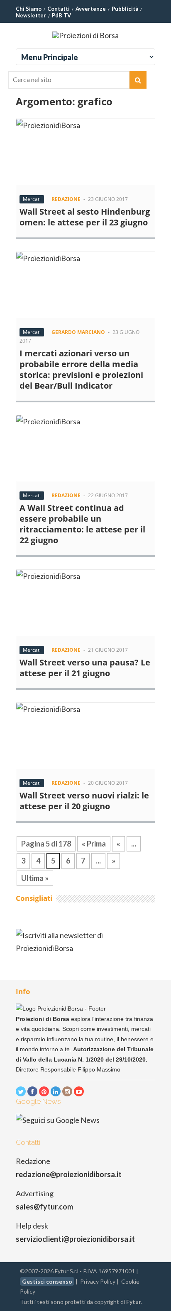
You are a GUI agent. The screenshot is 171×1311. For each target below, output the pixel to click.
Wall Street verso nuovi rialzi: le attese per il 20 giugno (84, 801)
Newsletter (31, 15)
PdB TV (61, 15)
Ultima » (35, 878)
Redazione (66, 199)
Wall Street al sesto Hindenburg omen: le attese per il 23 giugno (85, 217)
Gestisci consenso (47, 1281)
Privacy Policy (97, 1281)
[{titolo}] (21, 1091)
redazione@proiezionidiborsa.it (69, 1174)
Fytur (133, 1301)
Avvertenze (91, 8)
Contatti (58, 8)
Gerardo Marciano (78, 332)
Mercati (32, 199)
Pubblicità (125, 8)
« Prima (94, 843)
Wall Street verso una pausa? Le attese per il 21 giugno (85, 668)
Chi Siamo (29, 8)
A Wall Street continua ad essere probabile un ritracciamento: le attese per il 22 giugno (82, 524)
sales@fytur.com (44, 1206)
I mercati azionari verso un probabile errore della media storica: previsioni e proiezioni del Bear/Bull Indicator (81, 369)
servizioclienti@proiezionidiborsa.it (75, 1238)
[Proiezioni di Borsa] (85, 35)
